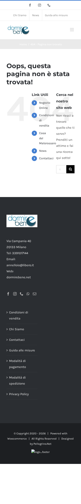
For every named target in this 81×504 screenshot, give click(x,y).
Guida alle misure (22, 350)
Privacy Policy (19, 394)
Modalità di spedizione (17, 380)
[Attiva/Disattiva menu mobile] (72, 29)
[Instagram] (15, 294)
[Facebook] (8, 294)
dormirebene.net (18, 277)
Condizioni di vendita (18, 315)
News (42, 151)
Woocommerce (17, 438)
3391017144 (20, 253)
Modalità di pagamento (17, 364)
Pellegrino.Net (42, 443)
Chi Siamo (16, 329)
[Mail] (34, 294)
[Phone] (21, 294)
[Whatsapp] (28, 294)
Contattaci (46, 158)
